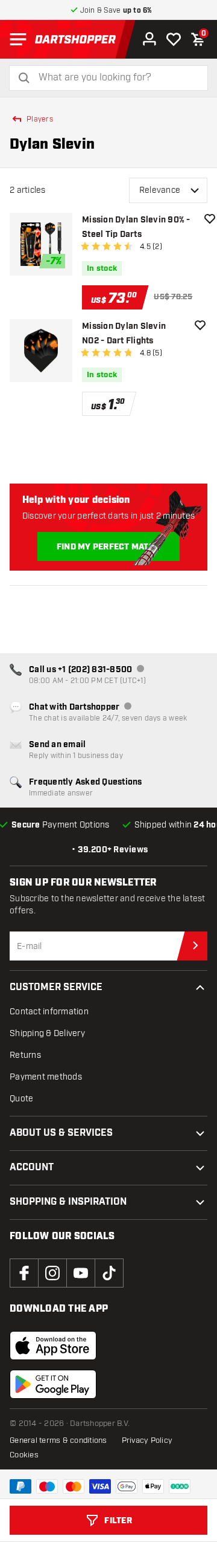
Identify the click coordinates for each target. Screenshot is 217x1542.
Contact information (49, 1011)
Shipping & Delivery (47, 1033)
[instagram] (52, 1273)
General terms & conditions (58, 1440)
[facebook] (24, 1273)
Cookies (24, 1455)
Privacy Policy (147, 1440)
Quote (21, 1098)
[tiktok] (109, 1273)
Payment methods (46, 1077)
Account (32, 1167)
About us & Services (61, 1133)
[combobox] (115, 77)
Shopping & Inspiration (68, 1202)
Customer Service (56, 987)
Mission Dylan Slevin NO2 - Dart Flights (124, 333)
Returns (25, 1055)
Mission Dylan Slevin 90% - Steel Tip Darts (136, 227)
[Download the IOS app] (53, 1345)
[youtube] (80, 1273)
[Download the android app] (53, 1384)
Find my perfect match (108, 547)
